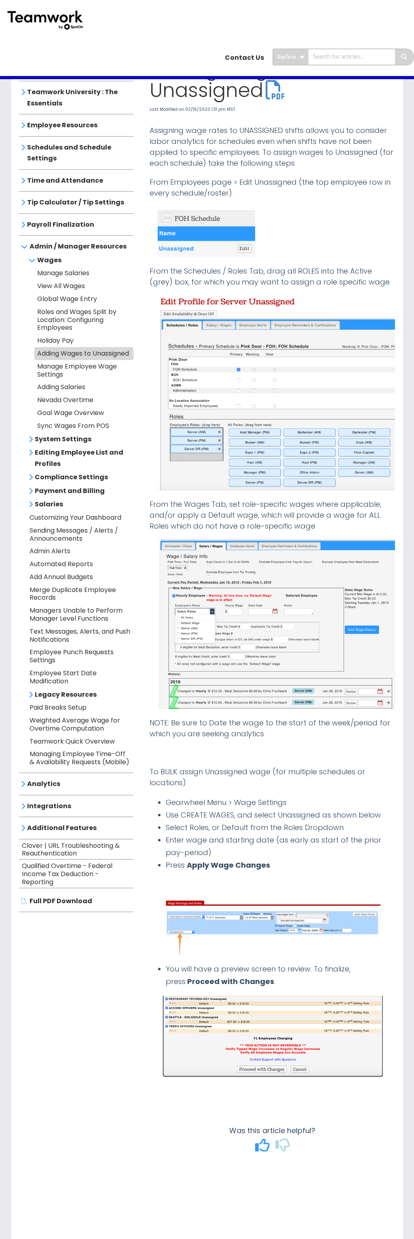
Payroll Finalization (60, 224)
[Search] (404, 56)
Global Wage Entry (67, 298)
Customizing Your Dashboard (75, 517)
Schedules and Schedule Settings (69, 153)
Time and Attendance (65, 180)
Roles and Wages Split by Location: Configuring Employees (76, 320)
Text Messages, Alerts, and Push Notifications (80, 635)
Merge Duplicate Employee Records (73, 594)
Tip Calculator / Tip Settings (75, 202)
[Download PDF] (275, 90)
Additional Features (62, 827)
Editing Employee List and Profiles (79, 458)
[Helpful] (263, 1148)
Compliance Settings (71, 477)
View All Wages (61, 286)
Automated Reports (61, 564)
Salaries (49, 504)
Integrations (49, 806)
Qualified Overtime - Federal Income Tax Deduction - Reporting (67, 874)
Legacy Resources (66, 694)
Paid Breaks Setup (58, 707)
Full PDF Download (61, 901)
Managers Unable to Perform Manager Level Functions (76, 614)
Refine (287, 57)
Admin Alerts (50, 551)
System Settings (63, 439)
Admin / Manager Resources (78, 246)
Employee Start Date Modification (63, 677)
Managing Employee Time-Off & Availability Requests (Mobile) (79, 758)
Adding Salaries (61, 387)
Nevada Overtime (65, 400)
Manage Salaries (63, 273)
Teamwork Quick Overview (72, 741)
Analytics (43, 783)
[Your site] (50, 10)
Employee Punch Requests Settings (72, 656)
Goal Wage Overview (70, 412)
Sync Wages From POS (73, 425)
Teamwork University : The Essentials (72, 97)
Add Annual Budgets (61, 577)
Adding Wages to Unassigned (83, 353)
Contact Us (244, 57)
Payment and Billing (70, 490)
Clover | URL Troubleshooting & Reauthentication (71, 849)
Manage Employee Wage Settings (77, 370)
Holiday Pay (55, 340)
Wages (49, 260)
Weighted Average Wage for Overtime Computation (75, 724)
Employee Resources (62, 125)
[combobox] (351, 56)
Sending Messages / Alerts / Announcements (74, 534)
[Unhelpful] (282, 1148)
